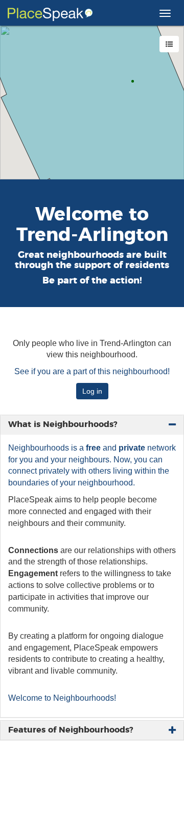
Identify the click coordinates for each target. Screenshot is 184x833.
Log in (92, 391)
